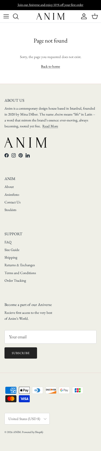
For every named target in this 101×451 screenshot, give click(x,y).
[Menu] (6, 16)
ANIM (17, 432)
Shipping (10, 257)
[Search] (18, 16)
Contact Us (12, 202)
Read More (50, 126)
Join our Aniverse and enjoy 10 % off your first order (50, 5)
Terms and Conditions (20, 272)
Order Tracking (15, 280)
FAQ (8, 242)
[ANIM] (50, 16)
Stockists (10, 209)
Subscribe (21, 353)
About (9, 186)
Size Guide (11, 249)
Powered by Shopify (32, 432)
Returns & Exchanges (19, 265)
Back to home (50, 66)
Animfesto (11, 194)
